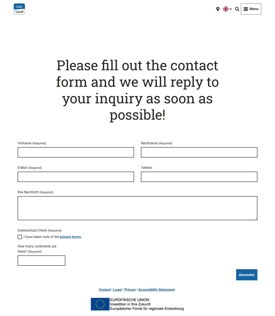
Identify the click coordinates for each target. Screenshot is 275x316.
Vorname (32, 143)
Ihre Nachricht (35, 192)
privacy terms (70, 237)
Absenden (247, 275)
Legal (117, 290)
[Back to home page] (19, 9)
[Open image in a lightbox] (137, 304)
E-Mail (30, 168)
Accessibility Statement (156, 290)
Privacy (130, 290)
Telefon (146, 168)
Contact (105, 290)
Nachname (156, 143)
